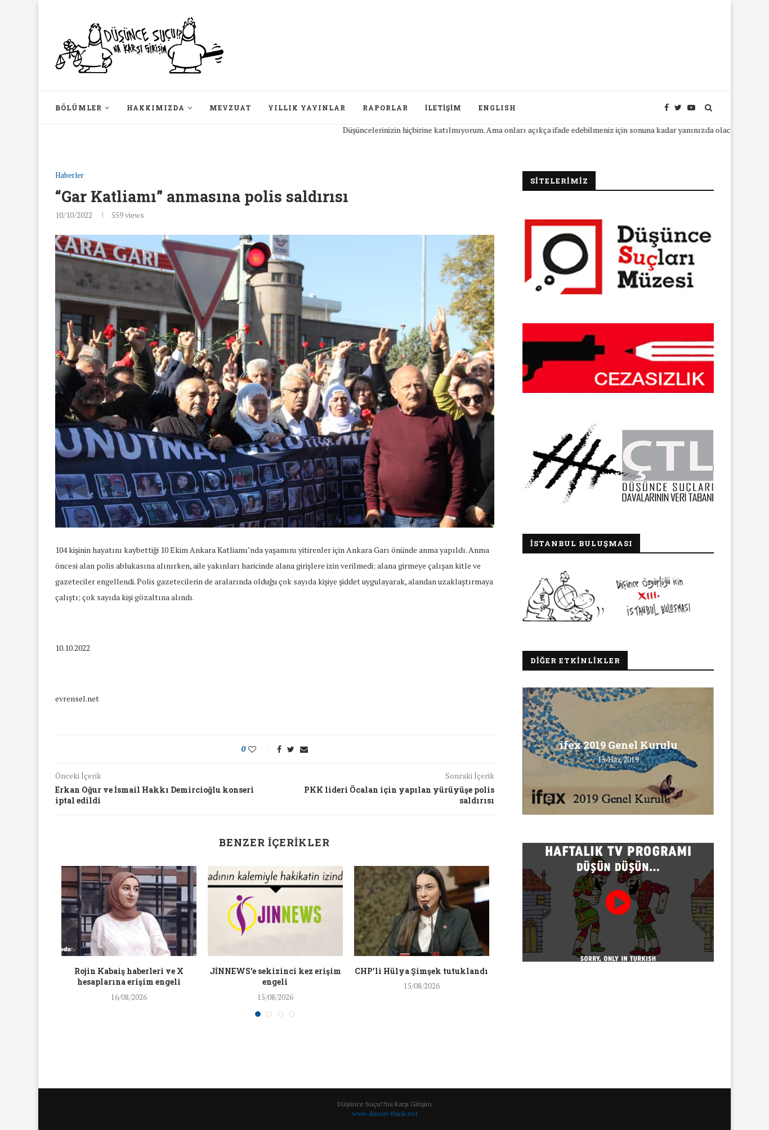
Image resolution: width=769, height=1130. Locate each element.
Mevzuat (230, 107)
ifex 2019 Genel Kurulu (618, 745)
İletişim (443, 107)
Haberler (69, 175)
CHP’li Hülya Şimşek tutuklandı (421, 971)
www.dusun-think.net (385, 1113)
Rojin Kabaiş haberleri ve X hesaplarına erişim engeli (129, 977)
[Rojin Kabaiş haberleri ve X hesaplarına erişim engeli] (128, 911)
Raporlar (385, 107)
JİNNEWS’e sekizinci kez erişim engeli (275, 977)
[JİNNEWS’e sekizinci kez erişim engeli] (275, 911)
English (497, 107)
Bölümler (78, 107)
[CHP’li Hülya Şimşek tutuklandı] (421, 911)
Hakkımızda (156, 107)
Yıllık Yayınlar (307, 107)
